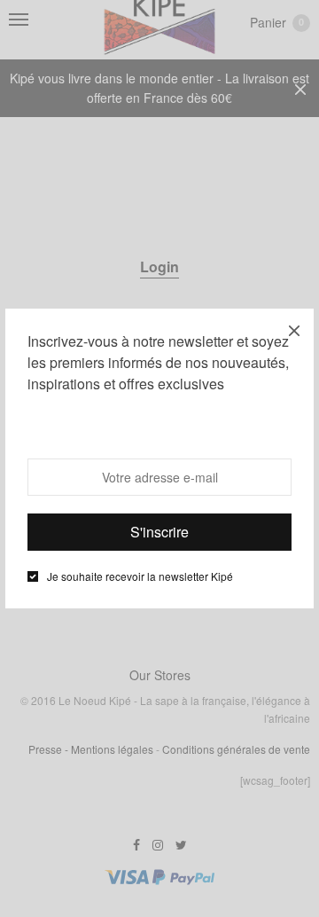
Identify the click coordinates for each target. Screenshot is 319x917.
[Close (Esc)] (294, 328)
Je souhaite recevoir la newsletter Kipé (140, 576)
